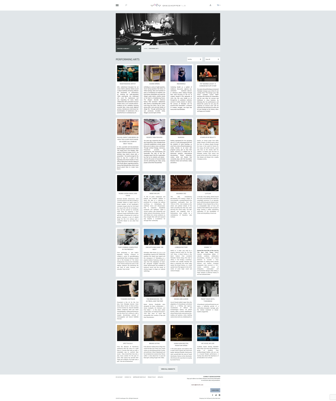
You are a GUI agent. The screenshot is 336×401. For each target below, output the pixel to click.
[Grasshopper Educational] (168, 5)
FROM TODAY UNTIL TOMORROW (208, 300)
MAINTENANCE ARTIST (128, 84)
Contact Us (128, 377)
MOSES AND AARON (181, 299)
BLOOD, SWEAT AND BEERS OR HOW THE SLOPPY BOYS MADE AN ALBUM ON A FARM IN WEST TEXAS (127, 140)
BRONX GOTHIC (154, 343)
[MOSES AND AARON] (181, 289)
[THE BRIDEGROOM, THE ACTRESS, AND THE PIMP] (154, 289)
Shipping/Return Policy (139, 377)
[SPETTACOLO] (128, 333)
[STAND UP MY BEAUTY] (208, 127)
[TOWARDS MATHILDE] (128, 289)
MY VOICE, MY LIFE (207, 343)
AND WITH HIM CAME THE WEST (154, 248)
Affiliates (160, 377)
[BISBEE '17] (208, 237)
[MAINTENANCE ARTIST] (128, 74)
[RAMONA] (181, 127)
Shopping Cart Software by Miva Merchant (209, 398)
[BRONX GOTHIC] (154, 333)
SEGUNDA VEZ (181, 193)
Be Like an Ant (161, 252)
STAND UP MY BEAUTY (208, 137)
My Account (119, 377)
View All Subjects (168, 369)
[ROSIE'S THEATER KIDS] (154, 127)
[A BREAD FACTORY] (181, 237)
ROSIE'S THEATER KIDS (154, 137)
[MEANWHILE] (181, 74)
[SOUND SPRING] (154, 74)
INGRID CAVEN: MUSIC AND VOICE (128, 194)
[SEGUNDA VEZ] (181, 184)
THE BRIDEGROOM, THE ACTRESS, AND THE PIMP (154, 300)
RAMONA (181, 137)
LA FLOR (208, 193)
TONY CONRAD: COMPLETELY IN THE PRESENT (128, 248)
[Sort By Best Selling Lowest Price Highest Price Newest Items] (194, 59)
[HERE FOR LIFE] (154, 184)
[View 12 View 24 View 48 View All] (212, 59)
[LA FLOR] (208, 184)
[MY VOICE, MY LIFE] (208, 333)
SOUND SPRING (154, 84)
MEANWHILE (181, 84)
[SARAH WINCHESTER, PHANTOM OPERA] (181, 333)
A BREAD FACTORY (181, 247)
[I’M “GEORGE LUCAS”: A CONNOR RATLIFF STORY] (208, 74)
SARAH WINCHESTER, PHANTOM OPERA (181, 344)
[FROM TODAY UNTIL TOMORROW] (208, 289)
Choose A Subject (123, 48)
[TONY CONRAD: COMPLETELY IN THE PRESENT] (128, 237)
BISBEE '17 (207, 247)
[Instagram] (219, 395)
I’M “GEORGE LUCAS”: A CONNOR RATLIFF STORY (207, 85)
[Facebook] (212, 395)
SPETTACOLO (128, 343)
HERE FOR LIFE (155, 193)
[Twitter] (216, 395)
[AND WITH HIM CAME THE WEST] (154, 237)
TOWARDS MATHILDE (127, 299)
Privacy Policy (152, 377)
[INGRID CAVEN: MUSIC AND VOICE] (128, 184)
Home (145, 48)
